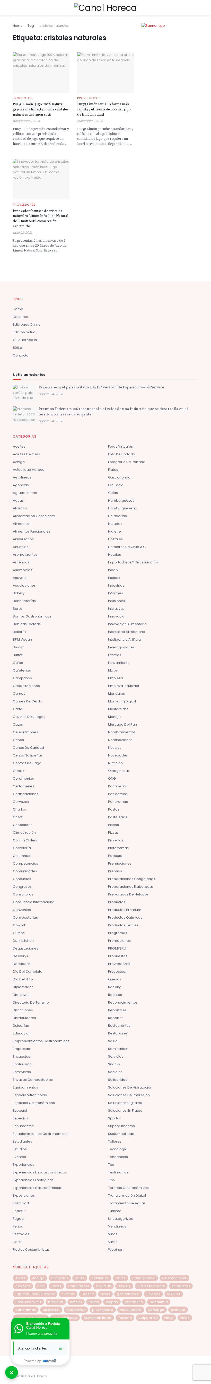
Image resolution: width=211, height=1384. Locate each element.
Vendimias (117, 1226)
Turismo (114, 1210)
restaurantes (131, 1310)
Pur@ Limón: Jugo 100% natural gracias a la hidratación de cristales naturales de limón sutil (41, 109)
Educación (22, 1033)
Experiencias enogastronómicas (40, 1172)
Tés (111, 1164)
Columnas (21, 855)
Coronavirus (78, 1286)
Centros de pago (27, 763)
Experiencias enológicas (33, 1180)
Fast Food (21, 1203)
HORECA (173, 1294)
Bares (18, 608)
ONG (112, 778)
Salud (113, 1041)
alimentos (59, 1278)
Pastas (113, 809)
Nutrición (115, 763)
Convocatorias (25, 917)
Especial (20, 1110)
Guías (113, 492)
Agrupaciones (25, 492)
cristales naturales (54, 25)
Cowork (19, 925)
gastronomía (128, 1294)
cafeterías (100, 1278)
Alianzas (20, 508)
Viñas (112, 1234)
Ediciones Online (27, 324)
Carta (17, 709)
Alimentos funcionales (31, 531)
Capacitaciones (26, 685)
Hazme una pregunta (41, 1333)
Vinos (112, 1241)
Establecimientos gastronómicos (40, 1133)
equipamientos (25, 1087)
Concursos (22, 878)
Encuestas (21, 1056)
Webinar (115, 1249)
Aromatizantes (25, 554)
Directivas (21, 994)
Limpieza (115, 678)
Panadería (117, 786)
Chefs (18, 817)
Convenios (22, 909)
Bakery (18, 593)
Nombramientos (122, 732)
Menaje (114, 716)
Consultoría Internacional (34, 902)
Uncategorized (120, 1218)
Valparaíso (147, 1318)
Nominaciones (120, 739)
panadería (134, 1302)
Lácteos (114, 654)
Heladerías (117, 515)
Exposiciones (24, 1195)
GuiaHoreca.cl (25, 339)
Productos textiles (123, 925)
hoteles (76, 1302)
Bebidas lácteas (27, 624)
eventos (68, 1294)
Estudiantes (22, 1141)
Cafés (18, 662)
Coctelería (22, 848)
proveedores (102, 1310)
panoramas (25, 1310)
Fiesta (18, 1241)
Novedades (118, 755)
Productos (23, 98)
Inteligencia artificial (125, 639)
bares (80, 1278)
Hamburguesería (122, 508)
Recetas (115, 994)
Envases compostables (33, 1079)
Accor (20, 1278)
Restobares (118, 1033)
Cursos (19, 932)
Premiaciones (119, 863)
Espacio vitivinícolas (30, 1095)
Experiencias (23, 1164)
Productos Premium (124, 909)
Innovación (117, 616)
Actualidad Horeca (29, 469)
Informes (115, 593)
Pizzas (113, 832)
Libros (113, 670)
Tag (31, 25)
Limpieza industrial (123, 685)
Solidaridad (118, 1079)
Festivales (21, 1234)
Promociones (119, 940)
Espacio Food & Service (35, 1294)
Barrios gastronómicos (32, 616)
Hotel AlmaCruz (28, 1302)
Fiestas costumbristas (31, 1249)
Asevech (20, 577)
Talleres (114, 1141)
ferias (105, 1294)
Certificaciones (25, 793)
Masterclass (118, 709)
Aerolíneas (22, 477)
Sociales (115, 1071)
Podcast (115, 855)
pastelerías (76, 1310)
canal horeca (143, 1278)
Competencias (25, 863)
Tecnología (117, 1149)
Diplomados (23, 987)
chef (41, 1286)
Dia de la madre (151, 1286)
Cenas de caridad (28, 747)
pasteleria (51, 1310)
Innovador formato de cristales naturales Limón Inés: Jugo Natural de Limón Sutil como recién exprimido (40, 219)
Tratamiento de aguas (127, 1203)
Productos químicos (125, 917)
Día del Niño (23, 979)
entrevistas (181, 1286)
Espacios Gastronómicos (34, 1102)
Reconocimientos (123, 1002)
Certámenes (23, 786)
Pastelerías (117, 817)
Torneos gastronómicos (128, 1187)
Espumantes (23, 1126)
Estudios (20, 1149)
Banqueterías (24, 600)
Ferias (18, 1226)
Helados (115, 523)
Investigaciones (121, 647)
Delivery (124, 1286)
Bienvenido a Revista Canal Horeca (43, 1325)
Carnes (19, 693)
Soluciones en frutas (125, 1110)
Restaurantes (119, 1025)
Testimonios (118, 1172)
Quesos (114, 979)
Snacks (114, 1064)
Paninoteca (117, 793)
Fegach (19, 1218)
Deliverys (20, 956)
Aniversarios (23, 539)
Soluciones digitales (125, 1102)
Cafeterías (22, 670)
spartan (114, 1118)
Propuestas (117, 956)
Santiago (156, 1310)
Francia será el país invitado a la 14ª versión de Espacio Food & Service (101, 387)
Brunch (18, 647)
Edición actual (24, 332)
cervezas (23, 1286)
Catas (18, 724)
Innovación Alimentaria (127, 624)
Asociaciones (24, 585)
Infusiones (116, 600)
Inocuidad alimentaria (126, 631)
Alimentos (21, 523)
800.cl (18, 347)
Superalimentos (121, 1126)
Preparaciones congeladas (131, 878)
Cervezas (21, 801)
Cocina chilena (26, 840)
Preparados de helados (128, 894)
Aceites (19, 446)
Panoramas (118, 801)
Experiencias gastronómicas (37, 1187)
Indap (113, 570)
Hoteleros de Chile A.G (127, 546)
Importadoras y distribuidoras (133, 562)
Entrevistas (22, 1071)
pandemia (159, 1302)
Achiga (19, 461)
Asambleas (22, 570)
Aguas (18, 500)
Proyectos (116, 971)
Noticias (114, 747)
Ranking (114, 987)
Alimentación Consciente (34, 515)
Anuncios (20, 546)
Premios (115, 871)
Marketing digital (122, 701)
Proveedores (88, 98)
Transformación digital (127, 1195)
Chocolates (22, 824)
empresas (21, 1048)
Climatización (24, 832)
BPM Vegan (22, 639)
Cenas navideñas (28, 755)
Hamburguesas (121, 500)
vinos (168, 1318)
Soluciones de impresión (129, 1095)
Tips (111, 1180)
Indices (114, 577)
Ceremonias (23, 778)
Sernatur (178, 1310)
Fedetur (19, 1210)
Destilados (22, 963)
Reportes (116, 1017)
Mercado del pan (122, 724)
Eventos (19, 1156)
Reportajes (117, 1010)
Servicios (115, 1056)
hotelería (55, 1302)
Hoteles (114, 554)
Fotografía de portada (126, 461)
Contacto (21, 355)
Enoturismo (22, 1064)
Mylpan (112, 1302)
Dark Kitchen (23, 940)
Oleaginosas (119, 770)
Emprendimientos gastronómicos (41, 1041)
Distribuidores (24, 1017)
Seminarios (117, 1048)
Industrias (116, 585)
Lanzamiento (119, 662)
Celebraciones (25, 732)
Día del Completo (27, 971)
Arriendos (21, 562)
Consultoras (23, 894)
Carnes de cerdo (27, 701)
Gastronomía (119, 477)
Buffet (17, 654)
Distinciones (23, 1010)
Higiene (114, 531)
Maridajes (116, 693)
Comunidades (25, 871)
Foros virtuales (120, 446)
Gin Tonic (115, 485)
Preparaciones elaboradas (131, 886)
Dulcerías (21, 1025)
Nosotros (20, 316)
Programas (117, 932)
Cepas (18, 770)
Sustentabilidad (121, 1133)
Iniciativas (116, 608)
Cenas (18, 739)
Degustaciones (25, 948)
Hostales (115, 539)
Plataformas (118, 848)
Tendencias (118, 1156)
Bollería (19, 631)
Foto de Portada (121, 454)
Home (17, 25)
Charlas (19, 809)
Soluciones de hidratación (130, 1087)
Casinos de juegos (29, 716)
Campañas (22, 678)
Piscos (113, 824)
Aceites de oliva (26, 454)
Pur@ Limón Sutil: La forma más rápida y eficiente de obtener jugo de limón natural (103, 109)
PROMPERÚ (117, 948)
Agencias (21, 485)
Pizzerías (115, 840)
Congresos (22, 886)
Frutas (113, 469)
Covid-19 (103, 1286)
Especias (20, 1118)
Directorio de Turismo (31, 1002)
